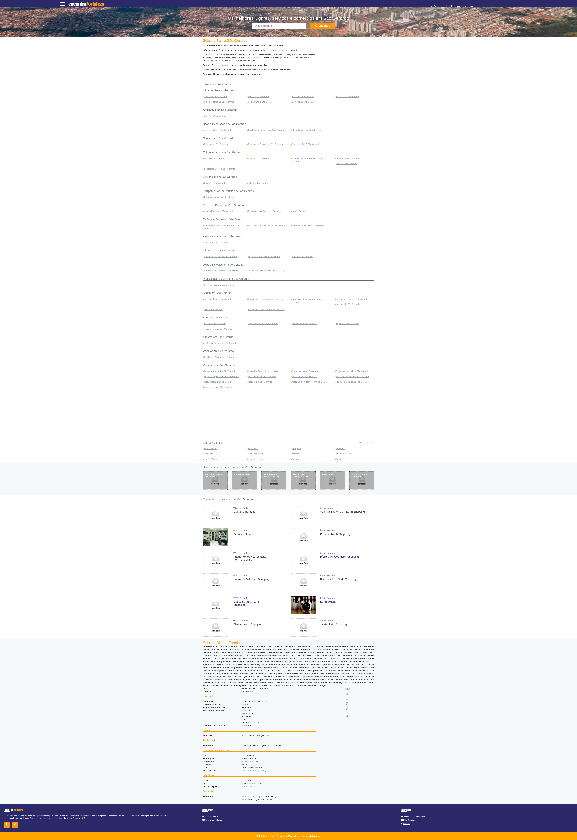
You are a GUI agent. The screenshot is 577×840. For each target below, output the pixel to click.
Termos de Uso (285, 836)
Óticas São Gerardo (213, 309)
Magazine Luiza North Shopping (246, 603)
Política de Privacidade (302, 836)
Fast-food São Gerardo (303, 96)
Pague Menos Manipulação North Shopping (249, 558)
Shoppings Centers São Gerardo (219, 169)
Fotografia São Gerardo (347, 158)
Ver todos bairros (366, 443)
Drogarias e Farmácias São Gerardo (265, 299)
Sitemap (316, 836)
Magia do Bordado (244, 511)
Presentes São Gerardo (215, 116)
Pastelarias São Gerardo (347, 96)
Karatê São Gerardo (301, 211)
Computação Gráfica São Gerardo (220, 256)
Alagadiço (208, 454)
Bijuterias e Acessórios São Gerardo (221, 270)
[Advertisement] (347, 58)
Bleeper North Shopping (247, 624)
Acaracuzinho (210, 448)
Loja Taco (327, 474)
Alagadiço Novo (255, 454)
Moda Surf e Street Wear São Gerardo (310, 382)
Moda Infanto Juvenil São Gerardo (352, 376)
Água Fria (340, 448)
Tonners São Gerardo (302, 256)
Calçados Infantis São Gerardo (306, 371)
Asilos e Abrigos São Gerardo (218, 299)
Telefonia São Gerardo (259, 183)
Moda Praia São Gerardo (260, 382)
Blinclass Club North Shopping (338, 579)
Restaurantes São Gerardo (261, 102)
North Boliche (328, 601)
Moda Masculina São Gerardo (218, 382)
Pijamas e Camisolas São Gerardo (352, 382)
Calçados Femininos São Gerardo (264, 371)
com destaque (460, 6)
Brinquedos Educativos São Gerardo (265, 144)
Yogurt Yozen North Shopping (301, 475)
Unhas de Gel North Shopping (251, 579)
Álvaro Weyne (210, 459)
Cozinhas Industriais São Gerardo (220, 197)
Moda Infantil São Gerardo (304, 376)
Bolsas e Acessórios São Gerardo (220, 371)
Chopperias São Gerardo (216, 242)
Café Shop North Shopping (214, 475)
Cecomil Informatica (245, 534)
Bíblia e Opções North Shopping (339, 556)
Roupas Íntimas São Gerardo (218, 387)
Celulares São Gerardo (215, 183)
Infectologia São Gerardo (348, 304)
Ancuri (339, 459)
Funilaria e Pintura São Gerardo (219, 357)
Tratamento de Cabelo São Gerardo (309, 225)
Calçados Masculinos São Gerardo (352, 371)
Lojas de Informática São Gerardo (264, 256)
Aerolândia (253, 448)
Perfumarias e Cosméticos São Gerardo (267, 225)
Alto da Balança (343, 454)
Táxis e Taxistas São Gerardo (218, 329)
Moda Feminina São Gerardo (262, 376)
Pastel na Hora (242, 474)
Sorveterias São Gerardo (304, 102)
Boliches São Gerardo (214, 158)
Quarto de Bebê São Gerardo (306, 144)
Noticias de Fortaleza (213, 820)
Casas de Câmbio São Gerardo (263, 323)
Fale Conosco (409, 820)
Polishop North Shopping (335, 534)
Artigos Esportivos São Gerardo (219, 211)
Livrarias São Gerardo (346, 163)
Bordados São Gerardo (215, 323)
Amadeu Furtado (256, 459)
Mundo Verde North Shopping (272, 475)
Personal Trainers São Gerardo (219, 285)
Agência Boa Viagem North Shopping (342, 511)
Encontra (324, 25)
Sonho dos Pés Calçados (359, 475)
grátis (472, 6)
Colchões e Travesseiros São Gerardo (266, 130)
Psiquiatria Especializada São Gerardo (266, 309)
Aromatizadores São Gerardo (218, 130)
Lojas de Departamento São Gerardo (221, 376)
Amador (295, 459)
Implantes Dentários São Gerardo (352, 299)
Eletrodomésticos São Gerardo (306, 130)
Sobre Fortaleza (211, 816)
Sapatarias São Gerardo (347, 323)
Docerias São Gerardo (258, 96)
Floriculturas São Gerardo (304, 323)
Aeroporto (296, 448)
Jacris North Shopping (333, 624)
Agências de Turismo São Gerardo (220, 343)
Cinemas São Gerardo (258, 158)
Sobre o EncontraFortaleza (414, 816)
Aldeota (295, 454)
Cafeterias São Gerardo (215, 96)
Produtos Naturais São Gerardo (219, 102)
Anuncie (406, 824)
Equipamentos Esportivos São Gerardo (266, 211)
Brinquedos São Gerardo (216, 144)
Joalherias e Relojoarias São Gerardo (266, 270)
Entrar (436, 6)
